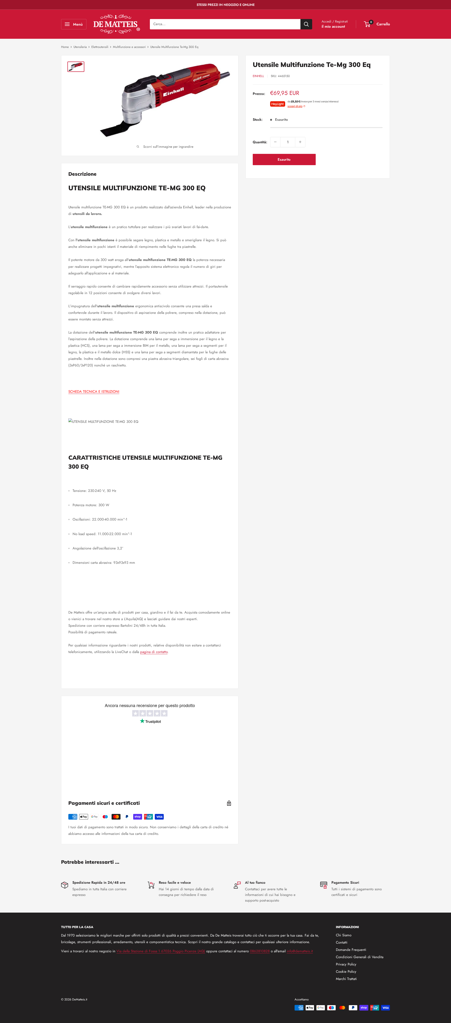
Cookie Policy (346, 971)
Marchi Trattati (346, 978)
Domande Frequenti (351, 949)
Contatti (341, 942)
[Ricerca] (306, 24)
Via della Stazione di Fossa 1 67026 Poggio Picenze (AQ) (161, 951)
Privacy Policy (346, 964)
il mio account (333, 26)
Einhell (258, 76)
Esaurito (284, 159)
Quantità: (260, 141)
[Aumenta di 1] (300, 142)
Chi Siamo (343, 935)
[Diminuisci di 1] (275, 142)
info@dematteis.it (300, 951)
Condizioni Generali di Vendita (359, 957)
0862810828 (260, 951)
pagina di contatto (153, 651)
